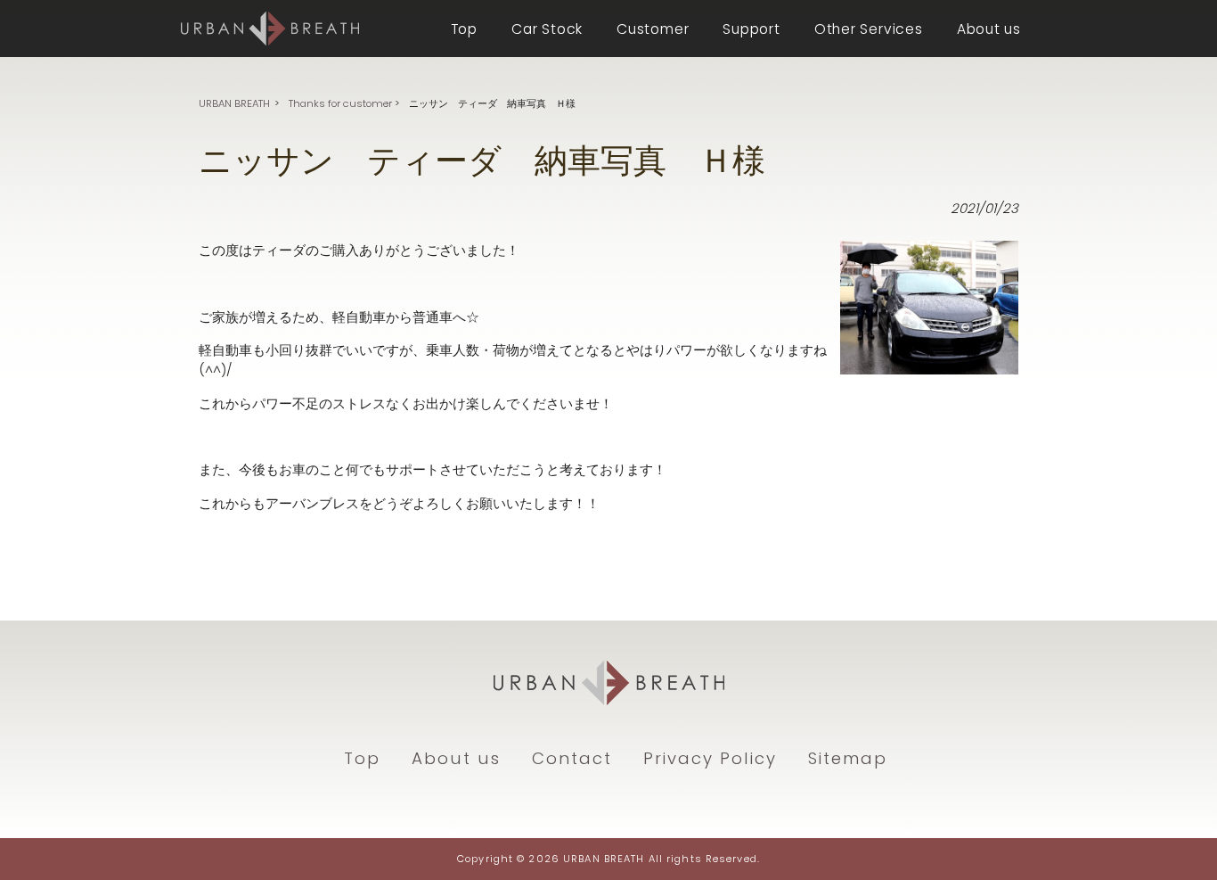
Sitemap (847, 758)
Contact (572, 758)
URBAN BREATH (234, 103)
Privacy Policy (710, 758)
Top (362, 758)
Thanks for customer (340, 103)
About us (456, 758)
